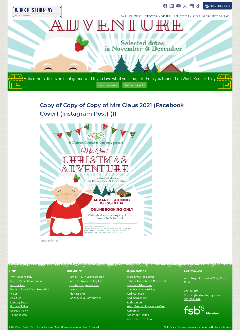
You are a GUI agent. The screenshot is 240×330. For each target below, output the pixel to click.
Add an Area (17, 285)
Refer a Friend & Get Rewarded (29, 289)
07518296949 (192, 299)
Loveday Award (19, 302)
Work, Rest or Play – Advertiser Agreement (146, 308)
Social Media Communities (26, 281)
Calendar (135, 16)
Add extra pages (137, 298)
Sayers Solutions (223, 326)
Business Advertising (139, 285)
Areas (196, 16)
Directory (151, 16)
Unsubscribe (76, 289)
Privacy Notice (19, 306)
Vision (14, 293)
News (122, 16)
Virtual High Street (175, 16)
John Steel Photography (88, 326)
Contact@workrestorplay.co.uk (202, 295)
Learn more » (107, 85)
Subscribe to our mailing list (85, 281)
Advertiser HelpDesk (139, 319)
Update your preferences (84, 285)
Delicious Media (52, 326)
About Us (15, 298)
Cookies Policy (19, 310)
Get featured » (134, 85)
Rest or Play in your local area (86, 276)
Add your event (78, 293)
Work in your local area (140, 276)
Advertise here (220, 5)
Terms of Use (18, 314)
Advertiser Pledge (138, 314)
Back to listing (50, 240)
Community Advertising (141, 289)
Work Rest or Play (216, 16)
